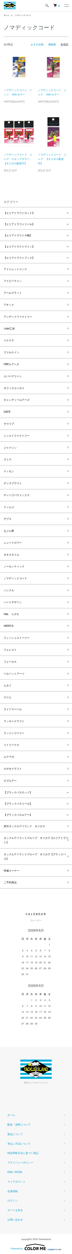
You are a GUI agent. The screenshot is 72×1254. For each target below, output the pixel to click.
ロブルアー (10, 780)
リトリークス (11, 745)
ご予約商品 (10, 882)
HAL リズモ (11, 614)
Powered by (17, 1248)
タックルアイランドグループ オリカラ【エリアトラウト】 (36, 840)
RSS (10, 1172)
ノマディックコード (22, 15)
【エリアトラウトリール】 (19, 224)
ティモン (9, 471)
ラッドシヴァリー (14, 733)
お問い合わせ (15, 1219)
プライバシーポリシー (20, 1162)
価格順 (52, 44)
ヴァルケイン (11, 352)
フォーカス (10, 661)
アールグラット (13, 292)
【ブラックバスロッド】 (18, 792)
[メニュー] (66, 5)
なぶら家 (9, 530)
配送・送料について (19, 1124)
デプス (7, 519)
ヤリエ (7, 697)
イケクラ (9, 340)
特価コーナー (11, 870)
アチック (9, 304)
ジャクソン (10, 447)
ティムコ (9, 507)
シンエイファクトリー (17, 435)
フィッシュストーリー (17, 637)
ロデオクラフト (13, 768)
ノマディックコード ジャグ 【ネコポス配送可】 (52, 159)
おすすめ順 (37, 44)
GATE (7, 411)
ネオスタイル (11, 554)
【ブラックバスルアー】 (18, 814)
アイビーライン (13, 281)
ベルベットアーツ (14, 673)
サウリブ (9, 423)
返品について (15, 1134)
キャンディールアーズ (17, 400)
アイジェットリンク (15, 269)
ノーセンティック (14, 566)
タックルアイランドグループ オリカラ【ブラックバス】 (35, 856)
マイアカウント (16, 1181)
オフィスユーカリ (14, 388)
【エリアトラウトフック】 (19, 257)
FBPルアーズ (11, 364)
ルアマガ (9, 756)
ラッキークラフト (14, 721)
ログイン (12, 1200)
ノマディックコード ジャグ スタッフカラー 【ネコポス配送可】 (18, 159)
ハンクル (9, 590)
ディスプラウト (13, 483)
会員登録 (12, 1191)
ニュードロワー (13, 542)
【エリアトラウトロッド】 (19, 213)
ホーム (6, 15)
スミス (7, 459)
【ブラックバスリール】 (18, 803)
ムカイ (7, 685)
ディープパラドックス (17, 495)
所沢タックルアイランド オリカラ (24, 826)
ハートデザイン (13, 602)
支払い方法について (19, 1143)
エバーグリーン (13, 376)
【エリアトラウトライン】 (19, 246)
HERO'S (8, 626)
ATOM (18, 1172)
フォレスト (10, 649)
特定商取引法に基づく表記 (22, 1153)
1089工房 (9, 328)
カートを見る (15, 1210)
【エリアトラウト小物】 (18, 235)
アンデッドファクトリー (18, 316)
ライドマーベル (13, 709)
